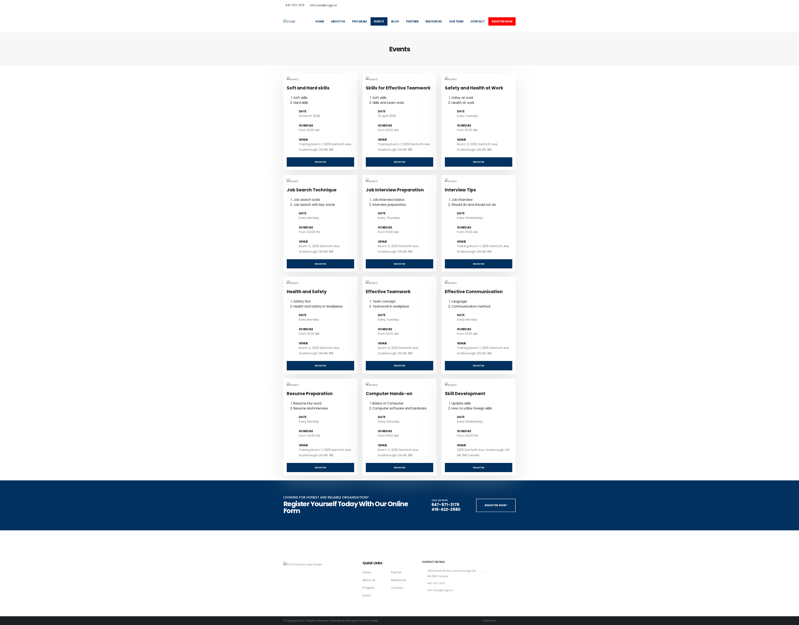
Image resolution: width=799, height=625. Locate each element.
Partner (412, 21)
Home (319, 21)
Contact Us (489, 620)
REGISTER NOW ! (496, 505)
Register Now (502, 21)
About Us (338, 21)
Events (379, 21)
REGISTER (320, 162)
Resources (434, 21)
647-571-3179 (294, 5)
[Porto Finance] (302, 563)
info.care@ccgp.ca (323, 5)
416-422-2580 (446, 509)
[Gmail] (505, 5)
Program (359, 21)
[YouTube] (512, 5)
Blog (395, 21)
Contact (477, 21)
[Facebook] (498, 5)
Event (366, 595)
